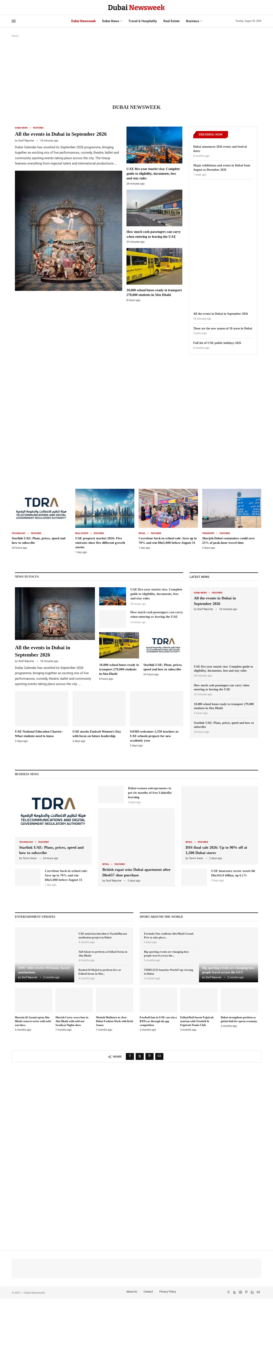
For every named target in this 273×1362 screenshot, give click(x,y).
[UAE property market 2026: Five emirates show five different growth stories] (105, 521)
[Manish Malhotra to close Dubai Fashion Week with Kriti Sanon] (114, 1010)
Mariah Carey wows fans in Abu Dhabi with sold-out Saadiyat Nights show (71, 1021)
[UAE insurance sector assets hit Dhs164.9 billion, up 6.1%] (194, 877)
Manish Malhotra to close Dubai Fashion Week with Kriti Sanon (114, 1021)
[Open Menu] (14, 21)
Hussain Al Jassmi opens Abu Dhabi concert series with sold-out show (33, 1021)
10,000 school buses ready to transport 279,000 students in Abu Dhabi (119, 669)
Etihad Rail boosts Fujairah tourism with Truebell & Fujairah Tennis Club (196, 1021)
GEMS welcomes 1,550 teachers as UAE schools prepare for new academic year (154, 736)
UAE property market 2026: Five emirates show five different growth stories (100, 543)
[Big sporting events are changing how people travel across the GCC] (228, 955)
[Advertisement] (136, 72)
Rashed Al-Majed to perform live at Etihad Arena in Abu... (99, 971)
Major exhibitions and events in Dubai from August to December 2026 (221, 167)
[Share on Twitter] (140, 1056)
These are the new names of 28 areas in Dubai (222, 328)
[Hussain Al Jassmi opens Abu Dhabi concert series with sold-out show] (33, 1010)
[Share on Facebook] (130, 1056)
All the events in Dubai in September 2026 (61, 134)
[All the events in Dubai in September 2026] (68, 209)
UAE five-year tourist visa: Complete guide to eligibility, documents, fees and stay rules (153, 173)
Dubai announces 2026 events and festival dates (220, 149)
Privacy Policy (167, 1291)
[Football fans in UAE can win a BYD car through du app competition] (158, 1010)
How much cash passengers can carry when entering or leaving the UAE (221, 687)
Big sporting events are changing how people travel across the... (166, 953)
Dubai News (110, 21)
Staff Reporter (26, 140)
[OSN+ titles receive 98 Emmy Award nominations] (44, 955)
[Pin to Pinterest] (149, 1056)
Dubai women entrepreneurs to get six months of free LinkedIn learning (149, 792)
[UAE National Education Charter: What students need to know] (41, 717)
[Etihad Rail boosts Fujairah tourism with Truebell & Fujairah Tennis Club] (199, 1010)
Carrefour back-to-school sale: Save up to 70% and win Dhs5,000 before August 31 (66, 875)
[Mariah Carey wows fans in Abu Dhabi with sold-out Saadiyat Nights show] (74, 1010)
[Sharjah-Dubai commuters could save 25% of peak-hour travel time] (231, 519)
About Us (131, 1291)
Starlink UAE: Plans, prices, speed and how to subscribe (224, 725)
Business (192, 21)
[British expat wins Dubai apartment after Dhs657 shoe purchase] (136, 847)
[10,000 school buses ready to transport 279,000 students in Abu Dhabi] (154, 275)
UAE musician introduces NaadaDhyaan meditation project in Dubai (102, 935)
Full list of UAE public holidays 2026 (217, 343)
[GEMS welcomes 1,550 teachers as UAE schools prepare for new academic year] (156, 719)
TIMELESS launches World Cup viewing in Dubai (168, 971)
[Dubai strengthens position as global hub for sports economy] (239, 1008)
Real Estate (171, 21)
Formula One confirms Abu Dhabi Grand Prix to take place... (168, 935)
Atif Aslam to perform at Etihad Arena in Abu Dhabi (102, 953)
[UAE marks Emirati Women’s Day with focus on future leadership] (99, 717)
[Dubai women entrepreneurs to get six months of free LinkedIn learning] (111, 794)
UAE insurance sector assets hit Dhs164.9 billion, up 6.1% (233, 873)
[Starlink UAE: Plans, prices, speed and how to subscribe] (41, 519)
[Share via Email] (159, 1056)
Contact (148, 1291)
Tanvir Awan (30, 858)
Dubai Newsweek (83, 21)
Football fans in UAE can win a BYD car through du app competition (158, 1021)
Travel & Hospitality (142, 21)
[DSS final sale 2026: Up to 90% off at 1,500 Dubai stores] (219, 825)
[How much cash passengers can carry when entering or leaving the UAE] (154, 217)
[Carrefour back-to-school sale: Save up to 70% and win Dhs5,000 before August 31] (168, 519)
